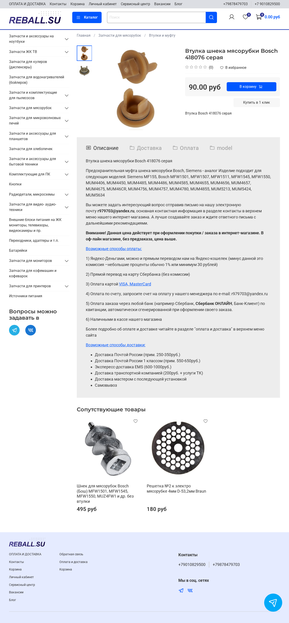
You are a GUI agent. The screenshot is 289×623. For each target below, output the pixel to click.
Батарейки (18, 250)
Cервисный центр (135, 4)
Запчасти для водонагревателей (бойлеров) (36, 80)
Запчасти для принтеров (30, 286)
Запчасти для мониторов (30, 261)
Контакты (58, 4)
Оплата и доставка (73, 562)
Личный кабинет (103, 4)
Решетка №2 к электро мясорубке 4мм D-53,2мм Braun (176, 489)
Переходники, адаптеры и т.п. (34, 240)
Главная (84, 35)
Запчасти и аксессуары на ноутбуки (31, 39)
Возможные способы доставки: (115, 345)
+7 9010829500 (267, 4)
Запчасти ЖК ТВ (23, 52)
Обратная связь (71, 554)
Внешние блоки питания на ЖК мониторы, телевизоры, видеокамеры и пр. (35, 225)
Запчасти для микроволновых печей (35, 120)
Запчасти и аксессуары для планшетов (32, 136)
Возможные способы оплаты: (114, 248)
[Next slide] (169, 87)
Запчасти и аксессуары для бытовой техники (32, 161)
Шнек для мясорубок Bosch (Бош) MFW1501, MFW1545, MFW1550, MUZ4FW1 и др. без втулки (105, 494)
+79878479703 (235, 4)
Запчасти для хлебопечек (31, 149)
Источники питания (25, 296)
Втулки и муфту (162, 35)
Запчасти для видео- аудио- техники (32, 207)
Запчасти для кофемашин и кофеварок (32, 273)
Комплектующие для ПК (29, 174)
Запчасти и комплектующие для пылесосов (33, 95)
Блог (178, 4)
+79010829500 (191, 564)
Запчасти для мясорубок (119, 35)
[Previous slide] (103, 87)
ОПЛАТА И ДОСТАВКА (27, 4)
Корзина (77, 4)
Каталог (91, 17)
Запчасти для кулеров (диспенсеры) (28, 64)
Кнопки (15, 184)
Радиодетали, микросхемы (32, 194)
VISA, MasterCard (135, 284)
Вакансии (162, 4)
